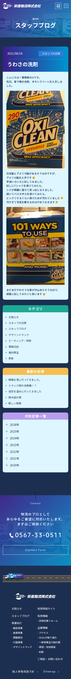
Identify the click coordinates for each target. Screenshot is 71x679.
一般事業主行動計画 (49, 642)
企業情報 (43, 628)
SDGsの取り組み (48, 637)
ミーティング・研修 (20, 340)
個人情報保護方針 (23, 671)
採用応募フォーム (48, 620)
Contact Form (35, 550)
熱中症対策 (15, 397)
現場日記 (14, 346)
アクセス (43, 632)
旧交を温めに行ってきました (25, 391)
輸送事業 (18, 628)
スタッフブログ (17, 329)
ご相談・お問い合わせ (50, 659)
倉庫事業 (18, 632)
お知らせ (14, 317)
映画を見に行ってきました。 (25, 379)
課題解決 (18, 637)
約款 (41, 652)
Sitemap (49, 671)
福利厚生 (14, 352)
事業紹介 (17, 623)
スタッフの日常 (17, 323)
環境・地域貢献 (47, 647)
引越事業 (18, 642)
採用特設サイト (46, 608)
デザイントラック (19, 335)
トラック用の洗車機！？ (23, 385)
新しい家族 (15, 403)
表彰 (11, 358)
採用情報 (58, 5)
